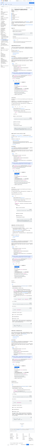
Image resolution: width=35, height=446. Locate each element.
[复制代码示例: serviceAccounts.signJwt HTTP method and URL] (31, 303)
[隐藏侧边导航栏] (8, 444)
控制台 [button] (13, 80)
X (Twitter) (30, 437)
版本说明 (17, 437)
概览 (1, 4)
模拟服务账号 (27, 21)
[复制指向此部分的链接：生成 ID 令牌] (16, 187)
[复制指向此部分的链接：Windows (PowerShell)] (23, 213)
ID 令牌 (18, 136)
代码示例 (23, 437)
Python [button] (25, 106)
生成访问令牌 (14, 54)
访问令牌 (18, 50)
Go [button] (17, 106)
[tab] (14, 40)
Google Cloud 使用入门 (25, 436)
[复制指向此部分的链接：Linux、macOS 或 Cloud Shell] (25, 207)
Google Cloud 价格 (12, 436)
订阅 (27, 444)
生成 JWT (14, 237)
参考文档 (6, 4)
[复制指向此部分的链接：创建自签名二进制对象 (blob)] (22, 330)
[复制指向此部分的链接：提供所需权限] (16, 56)
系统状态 (17, 438)
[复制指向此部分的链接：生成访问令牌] (16, 97)
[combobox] (19, 0)
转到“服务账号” (17, 83)
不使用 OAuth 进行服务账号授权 (18, 230)
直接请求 (12, 57)
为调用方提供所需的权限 (16, 140)
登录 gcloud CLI (23, 108)
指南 (3, 4)
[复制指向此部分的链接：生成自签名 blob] (17, 381)
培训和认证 (24, 439)
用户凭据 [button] (16, 63)
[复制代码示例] (32, 33)
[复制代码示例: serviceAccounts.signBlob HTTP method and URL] (31, 395)
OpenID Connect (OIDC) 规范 (17, 135)
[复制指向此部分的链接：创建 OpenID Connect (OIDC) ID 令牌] (26, 133)
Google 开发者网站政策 (17, 429)
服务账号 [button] (13, 63)
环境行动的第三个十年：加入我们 (14, 444)
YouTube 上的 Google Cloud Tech (31, 440)
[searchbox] (4, 6)
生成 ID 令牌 (14, 144)
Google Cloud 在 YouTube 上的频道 (31, 438)
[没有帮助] (32, 7)
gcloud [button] (16, 80)
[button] (4, 23)
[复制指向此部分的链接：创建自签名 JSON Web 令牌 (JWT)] (24, 225)
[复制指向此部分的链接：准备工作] (15, 28)
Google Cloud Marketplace (11, 437)
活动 (29, 436)
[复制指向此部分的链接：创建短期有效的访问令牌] (21, 45)
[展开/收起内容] (12, 20)
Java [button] (19, 106)
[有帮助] (31, 7)
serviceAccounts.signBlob (24, 386)
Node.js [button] (22, 106)
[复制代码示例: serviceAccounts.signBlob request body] (31, 400)
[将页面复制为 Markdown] (16, 11)
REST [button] (18, 80)
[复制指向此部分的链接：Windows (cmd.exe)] (22, 215)
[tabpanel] (23, 42)
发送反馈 (31, 9)
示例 (8, 4)
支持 (16, 436)
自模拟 (29, 73)
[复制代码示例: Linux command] (31, 118)
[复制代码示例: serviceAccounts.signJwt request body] (31, 308)
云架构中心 (24, 438)
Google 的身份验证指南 (25, 292)
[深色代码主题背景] (30, 33)
